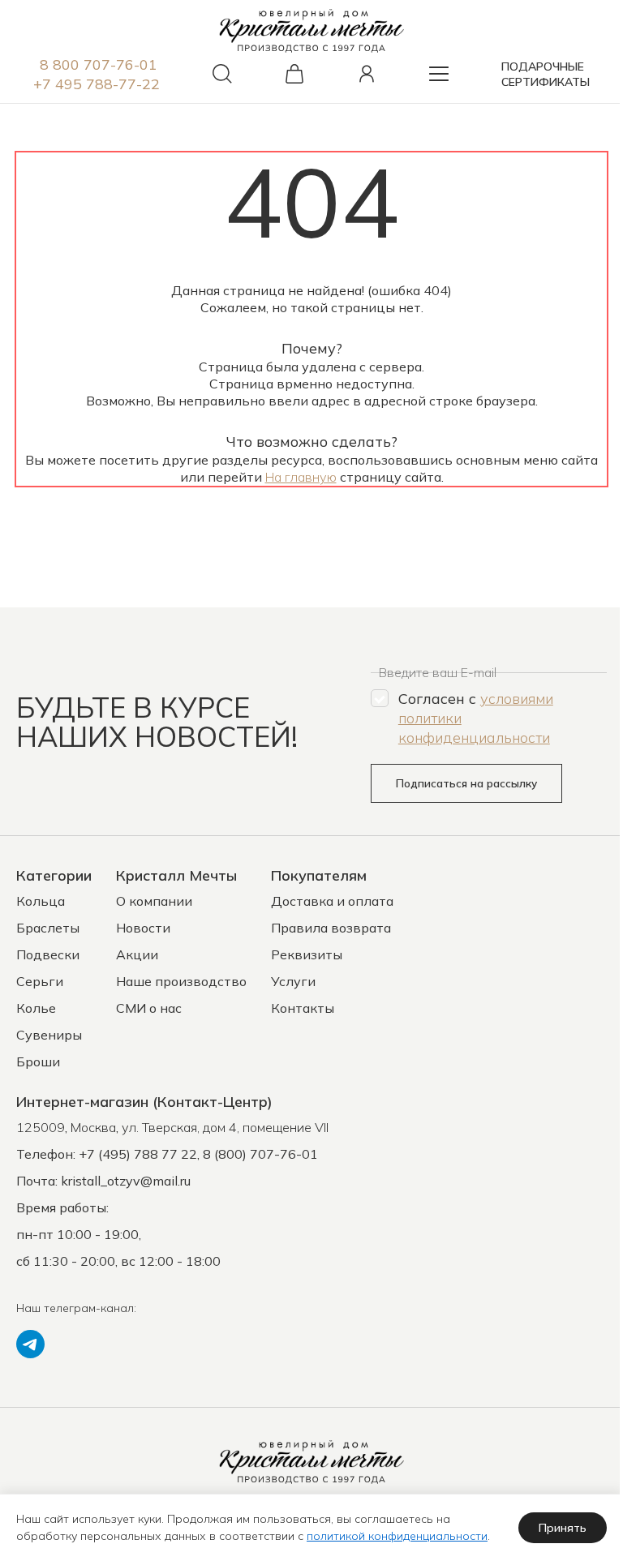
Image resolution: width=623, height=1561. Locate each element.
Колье (36, 1008)
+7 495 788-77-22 (96, 84)
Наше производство (181, 981)
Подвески (47, 954)
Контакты (302, 1008)
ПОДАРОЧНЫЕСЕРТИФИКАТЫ (545, 74)
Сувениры (49, 1035)
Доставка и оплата (332, 901)
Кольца (40, 901)
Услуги (293, 981)
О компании (154, 901)
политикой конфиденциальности (397, 1536)
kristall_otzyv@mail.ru (126, 1181)
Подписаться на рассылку (466, 783)
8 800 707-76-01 (98, 64)
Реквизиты (306, 954)
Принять (562, 1527)
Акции (137, 954)
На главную (301, 477)
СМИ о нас (149, 1008)
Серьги (39, 981)
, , (172, 1127)
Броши (38, 1061)
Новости (143, 928)
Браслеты (47, 928)
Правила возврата (331, 928)
